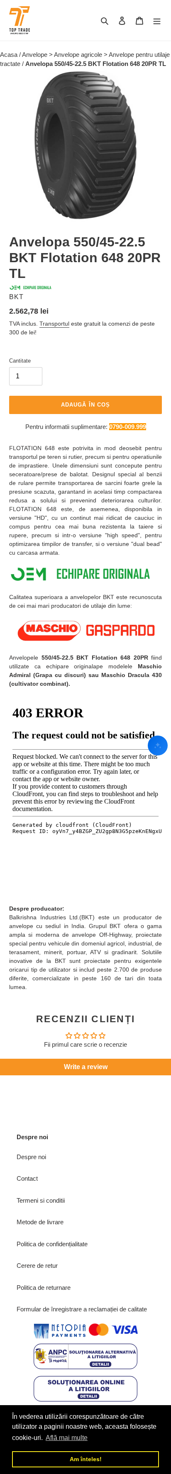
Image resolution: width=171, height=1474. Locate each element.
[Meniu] (157, 20)
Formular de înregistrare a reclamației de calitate (82, 1309)
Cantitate (20, 361)
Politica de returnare (44, 1287)
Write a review (85, 1066)
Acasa (9, 54)
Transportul (54, 323)
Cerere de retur (37, 1265)
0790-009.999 (127, 426)
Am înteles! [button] (86, 1459)
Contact (27, 1178)
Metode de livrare (40, 1221)
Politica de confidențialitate (52, 1243)
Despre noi (31, 1156)
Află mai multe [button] (67, 1437)
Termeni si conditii (41, 1200)
